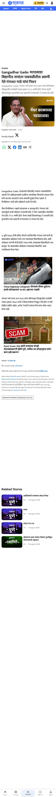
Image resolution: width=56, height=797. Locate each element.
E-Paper (15, 795)
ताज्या (15, 8)
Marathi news (16, 376)
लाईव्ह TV (40, 795)
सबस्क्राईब (40, 3)
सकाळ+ (51, 795)
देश (36, 8)
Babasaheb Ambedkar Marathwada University (17, 397)
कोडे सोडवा (18, 365)
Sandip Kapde (8, 136)
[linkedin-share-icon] (20, 149)
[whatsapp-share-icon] (4, 149)
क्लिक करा (44, 371)
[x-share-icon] (9, 149)
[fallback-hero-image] (12, 500)
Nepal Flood (26, 8)
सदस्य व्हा (12, 360)
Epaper (6, 8)
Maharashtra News (9, 379)
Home (5, 795)
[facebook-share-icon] (15, 149)
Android (17, 390)
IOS (25, 390)
